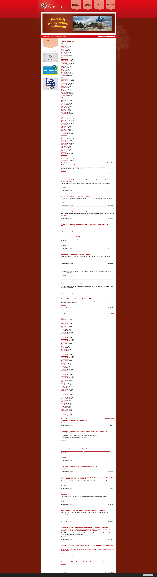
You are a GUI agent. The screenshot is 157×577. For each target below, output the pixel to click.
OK (148, 575)
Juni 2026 (63, 47)
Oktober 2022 (64, 121)
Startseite (45, 36)
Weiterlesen (63, 171)
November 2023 (64, 100)
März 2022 (63, 132)
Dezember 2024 (64, 79)
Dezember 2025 (64, 59)
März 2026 (63, 52)
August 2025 (64, 65)
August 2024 (64, 84)
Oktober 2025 (64, 62)
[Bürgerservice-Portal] (50, 89)
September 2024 (65, 83)
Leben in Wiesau (110, 4)
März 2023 (63, 112)
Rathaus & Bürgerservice (75, 5)
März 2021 (63, 152)
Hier (62, 435)
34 (110, 162)
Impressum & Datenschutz (56, 36)
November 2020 (64, 160)
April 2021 (63, 150)
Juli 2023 (63, 106)
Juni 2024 (63, 87)
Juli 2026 (63, 46)
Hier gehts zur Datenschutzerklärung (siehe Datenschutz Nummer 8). (62, 575)
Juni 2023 (63, 107)
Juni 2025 (63, 67)
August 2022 (64, 124)
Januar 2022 (64, 135)
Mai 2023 (63, 109)
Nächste (113, 162)
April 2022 (63, 130)
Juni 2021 (63, 147)
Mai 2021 (63, 149)
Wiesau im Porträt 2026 (50, 51)
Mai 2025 (63, 69)
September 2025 (65, 63)
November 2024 (64, 80)
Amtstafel (47, 40)
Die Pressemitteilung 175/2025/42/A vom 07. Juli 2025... (73, 499)
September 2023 (65, 103)
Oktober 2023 (64, 101)
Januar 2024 (64, 95)
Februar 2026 (64, 53)
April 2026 (63, 50)
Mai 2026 (63, 49)
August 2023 (64, 104)
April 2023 (63, 110)
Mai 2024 (63, 89)
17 (110, 418)
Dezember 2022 (64, 118)
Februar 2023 (64, 113)
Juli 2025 (63, 66)
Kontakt (64, 36)
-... (61, 516)
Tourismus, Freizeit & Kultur (87, 5)
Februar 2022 (64, 133)
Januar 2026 (64, 55)
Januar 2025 (64, 75)
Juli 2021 (63, 146)
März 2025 (63, 72)
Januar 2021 (64, 155)
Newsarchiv (47, 42)
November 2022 (64, 120)
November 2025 (64, 60)
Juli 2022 (63, 126)
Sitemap (48, 36)
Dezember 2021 (64, 138)
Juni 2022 (63, 127)
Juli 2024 (63, 86)
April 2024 (63, 90)
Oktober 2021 (64, 141)
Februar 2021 (64, 153)
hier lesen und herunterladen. (102, 480)
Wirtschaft (97, 4)
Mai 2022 (63, 129)
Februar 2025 (64, 73)
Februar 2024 (64, 93)
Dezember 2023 (64, 99)
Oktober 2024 (64, 82)
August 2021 (64, 144)
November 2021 (64, 140)
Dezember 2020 (64, 158)
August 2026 (64, 45)
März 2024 (63, 92)
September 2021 (65, 143)
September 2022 (65, 123)
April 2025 (63, 70)
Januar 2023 (64, 115)
